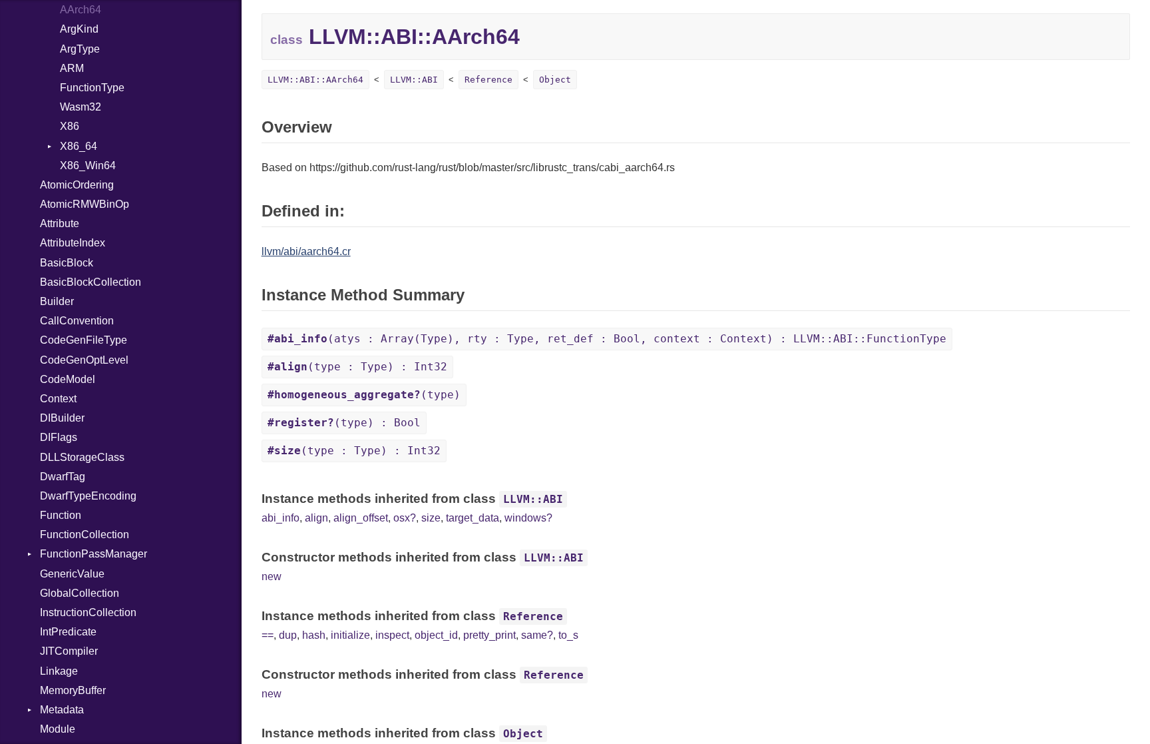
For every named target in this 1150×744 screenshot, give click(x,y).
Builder (57, 301)
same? (537, 635)
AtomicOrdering (77, 184)
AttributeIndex (72, 242)
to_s (568, 635)
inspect (392, 635)
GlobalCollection (79, 593)
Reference (488, 80)
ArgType (80, 49)
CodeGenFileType (83, 340)
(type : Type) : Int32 (357, 366)
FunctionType (92, 87)
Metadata (62, 709)
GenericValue (72, 573)
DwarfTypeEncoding (88, 496)
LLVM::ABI (414, 80)
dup (288, 635)
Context (58, 398)
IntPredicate (68, 631)
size (431, 518)
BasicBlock (66, 262)
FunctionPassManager (93, 553)
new (272, 576)
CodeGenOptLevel (84, 360)
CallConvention (77, 320)
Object (555, 80)
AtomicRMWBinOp (84, 204)
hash (313, 635)
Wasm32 (80, 107)
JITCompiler (69, 651)
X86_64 (78, 146)
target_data (472, 518)
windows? (528, 518)
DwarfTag (62, 476)
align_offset (360, 518)
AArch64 (80, 9)
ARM (72, 68)
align (316, 518)
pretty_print (489, 635)
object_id (436, 635)
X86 (69, 126)
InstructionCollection (88, 612)
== (268, 635)
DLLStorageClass (82, 457)
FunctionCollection (84, 534)
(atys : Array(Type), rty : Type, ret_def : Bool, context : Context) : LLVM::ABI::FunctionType (607, 338)
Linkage (59, 671)
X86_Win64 (88, 165)
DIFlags (58, 437)
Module (57, 729)
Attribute (59, 223)
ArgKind (79, 29)
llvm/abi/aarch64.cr (306, 251)
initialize (350, 635)
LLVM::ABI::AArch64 (315, 80)
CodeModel (67, 379)
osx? (404, 518)
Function (60, 515)
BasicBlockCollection (90, 282)
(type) (364, 394)
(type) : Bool (344, 422)
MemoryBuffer (73, 690)
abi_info (280, 518)
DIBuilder (62, 418)
